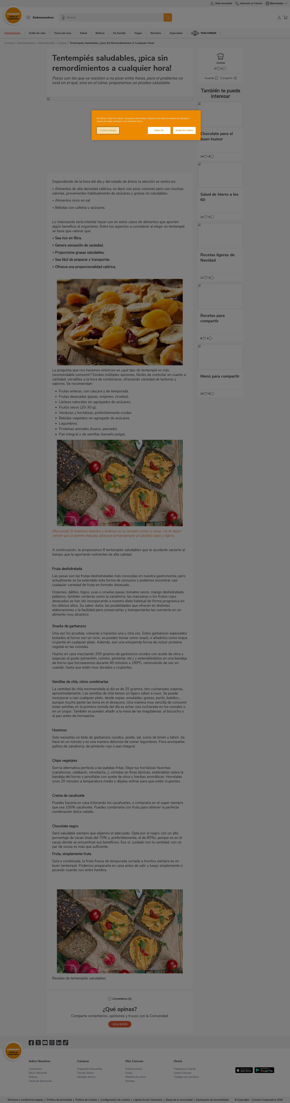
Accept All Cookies (184, 130)
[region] (146, 125)
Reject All (159, 130)
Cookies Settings (108, 130)
